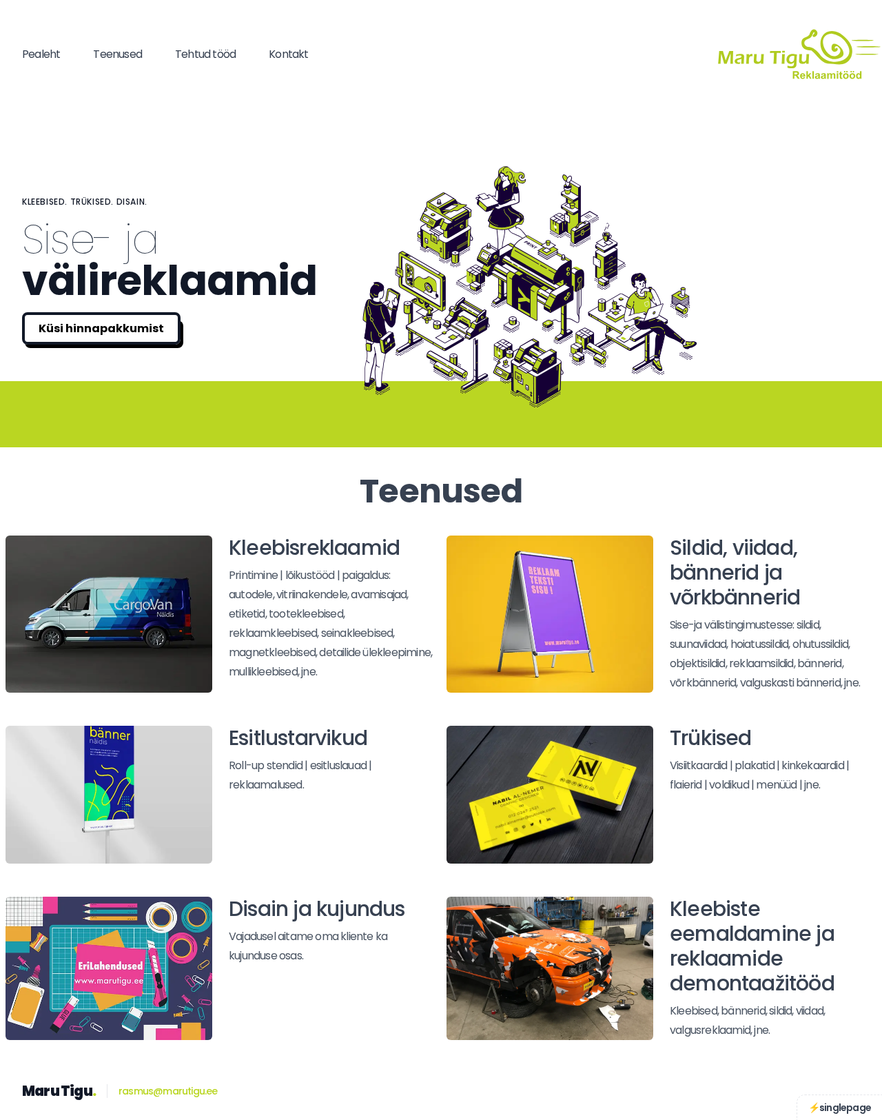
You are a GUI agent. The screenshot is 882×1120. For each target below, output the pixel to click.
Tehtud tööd (205, 54)
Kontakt (288, 54)
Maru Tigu (59, 1091)
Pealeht (41, 54)
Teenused (117, 54)
